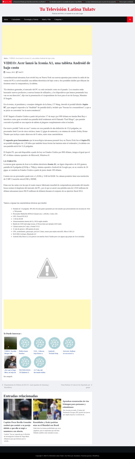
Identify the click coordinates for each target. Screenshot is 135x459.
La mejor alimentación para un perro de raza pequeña (95, 2)
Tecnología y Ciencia (31, 19)
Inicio (6, 19)
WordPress (96, 456)
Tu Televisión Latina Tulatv (67, 9)
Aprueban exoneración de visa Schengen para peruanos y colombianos (76, 404)
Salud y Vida (46, 19)
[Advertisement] (47, 40)
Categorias (57, 19)
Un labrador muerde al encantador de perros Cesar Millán (60, 2)
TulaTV (21, 72)
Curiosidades (16, 19)
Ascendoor (77, 456)
